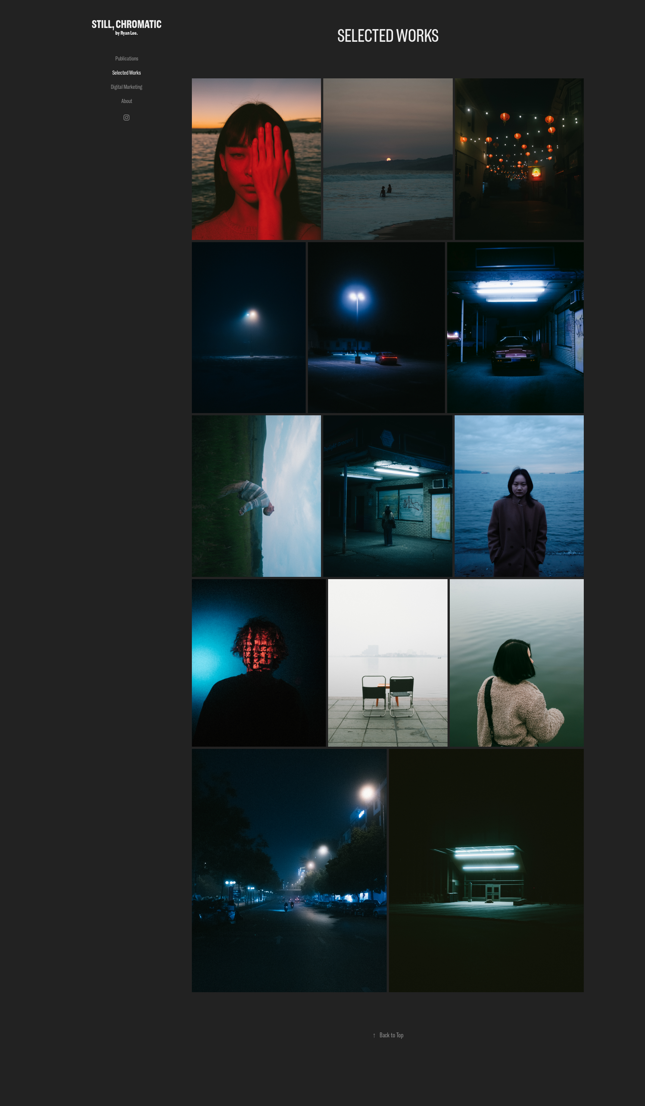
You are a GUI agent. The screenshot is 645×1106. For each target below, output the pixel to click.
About (126, 100)
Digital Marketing (126, 86)
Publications (126, 58)
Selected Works (126, 72)
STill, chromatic (127, 24)
